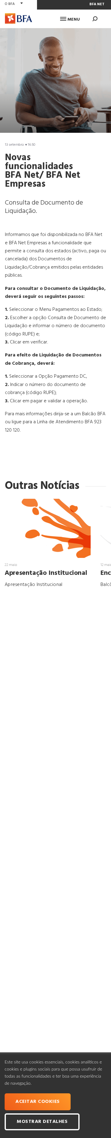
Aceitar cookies (37, 1102)
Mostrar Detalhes (42, 1122)
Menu (73, 19)
